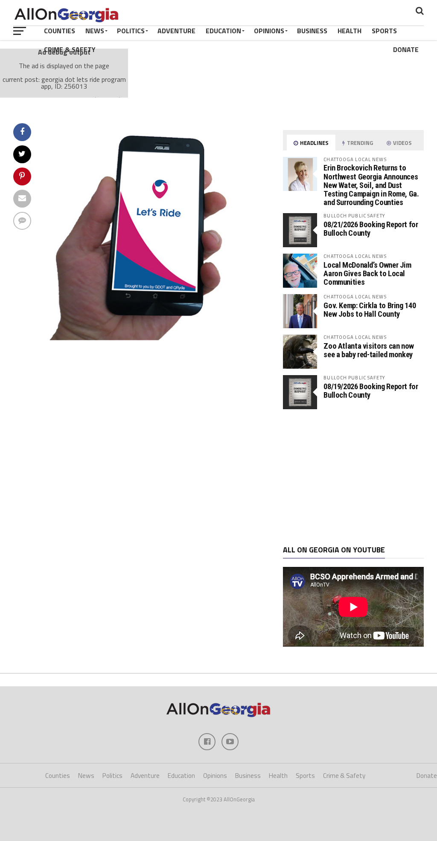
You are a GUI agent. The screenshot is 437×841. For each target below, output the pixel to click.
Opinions (269, 31)
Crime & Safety (70, 49)
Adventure (176, 31)
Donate (406, 49)
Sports (384, 31)
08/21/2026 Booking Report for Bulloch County (370, 228)
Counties (59, 31)
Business (312, 31)
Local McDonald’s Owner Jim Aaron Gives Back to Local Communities (367, 273)
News (94, 31)
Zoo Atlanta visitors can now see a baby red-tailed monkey (368, 350)
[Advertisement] (353, 477)
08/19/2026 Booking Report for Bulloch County (370, 390)
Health (349, 31)
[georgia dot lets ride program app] (157, 337)
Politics (131, 31)
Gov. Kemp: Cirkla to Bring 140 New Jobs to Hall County (369, 309)
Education (223, 31)
